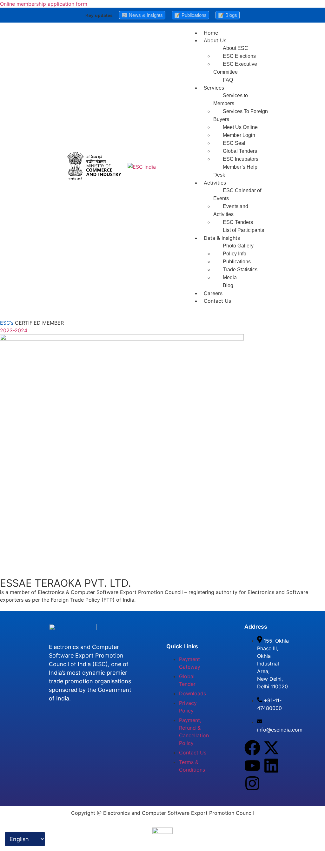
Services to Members (230, 99)
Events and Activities (230, 210)
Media (230, 277)
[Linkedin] (271, 765)
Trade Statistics (240, 269)
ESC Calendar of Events (237, 194)
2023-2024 (13, 330)
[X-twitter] (271, 748)
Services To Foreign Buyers (240, 115)
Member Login (239, 135)
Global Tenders (240, 151)
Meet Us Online (240, 127)
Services (214, 87)
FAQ (228, 80)
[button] (247, 40)
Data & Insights (222, 238)
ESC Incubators (240, 159)
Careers (213, 293)
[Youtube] (252, 765)
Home (211, 33)
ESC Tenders (238, 222)
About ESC (235, 48)
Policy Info (234, 253)
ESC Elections (239, 56)
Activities (215, 182)
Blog (228, 285)
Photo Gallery (238, 245)
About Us (215, 40)
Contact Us (217, 301)
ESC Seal (234, 143)
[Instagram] (252, 783)
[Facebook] (252, 748)
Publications (237, 261)
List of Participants (243, 230)
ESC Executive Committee (235, 68)
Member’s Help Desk (235, 171)
